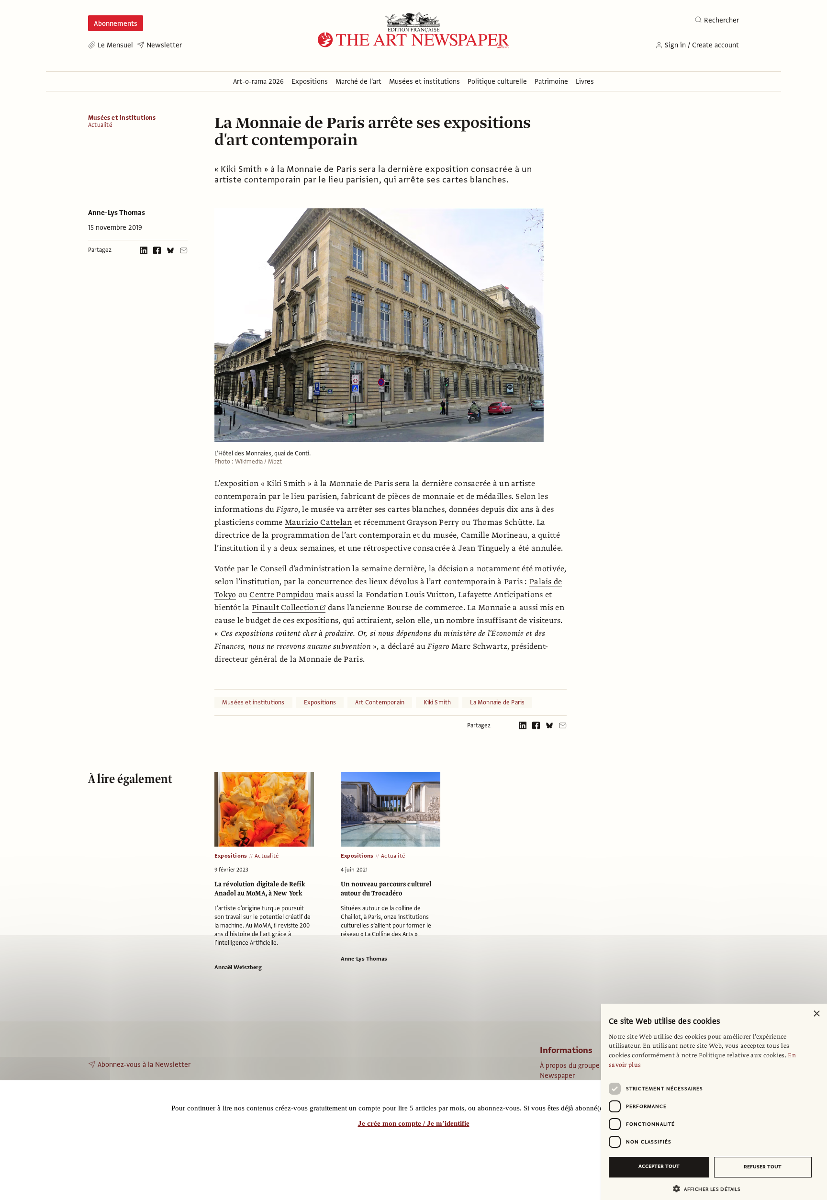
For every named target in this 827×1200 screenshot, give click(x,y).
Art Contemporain (379, 702)
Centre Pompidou (281, 594)
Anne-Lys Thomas (116, 212)
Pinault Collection (285, 607)
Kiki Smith (437, 702)
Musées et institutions (122, 117)
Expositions (320, 702)
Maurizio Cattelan (318, 522)
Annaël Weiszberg (238, 967)
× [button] (816, 1014)
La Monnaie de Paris (497, 702)
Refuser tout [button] (763, 1166)
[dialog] (714, 1102)
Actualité (100, 125)
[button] (710, 1189)
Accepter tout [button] (659, 1166)
